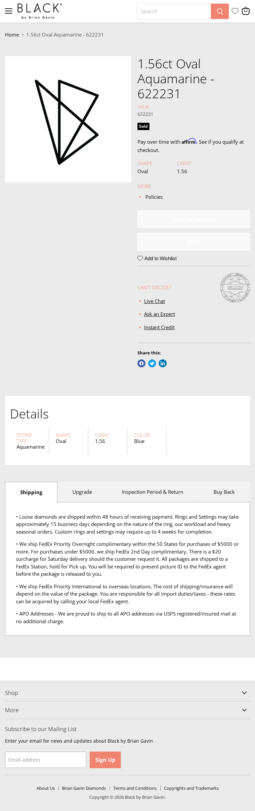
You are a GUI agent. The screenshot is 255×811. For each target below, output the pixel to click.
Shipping (31, 492)
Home (12, 34)
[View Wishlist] (235, 11)
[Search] (220, 11)
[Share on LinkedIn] (163, 363)
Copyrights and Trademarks (191, 788)
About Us (46, 788)
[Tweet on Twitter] (152, 363)
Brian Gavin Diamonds (84, 788)
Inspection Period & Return (152, 491)
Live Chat (154, 301)
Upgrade (82, 491)
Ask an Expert (159, 314)
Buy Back (224, 491)
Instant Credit (159, 327)
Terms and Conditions (135, 788)
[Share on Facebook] (141, 363)
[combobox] (174, 11)
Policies (154, 196)
